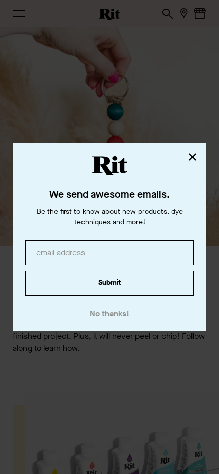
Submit (109, 282)
